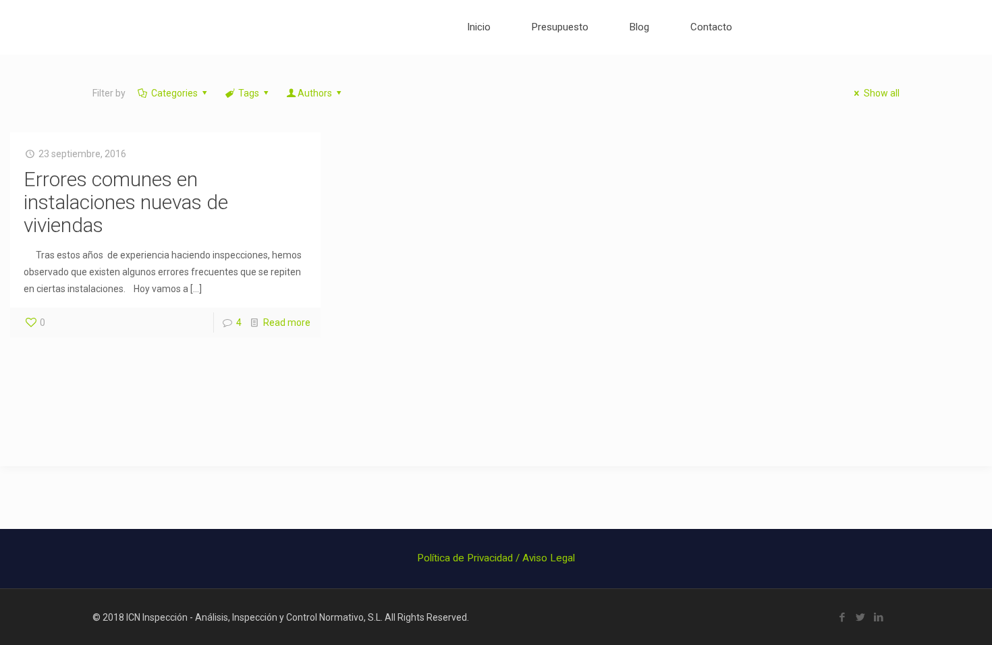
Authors (315, 93)
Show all (882, 93)
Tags (248, 93)
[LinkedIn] (879, 617)
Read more (286, 322)
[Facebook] (842, 617)
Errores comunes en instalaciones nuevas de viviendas (126, 202)
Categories (174, 93)
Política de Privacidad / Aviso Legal (496, 558)
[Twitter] (861, 617)
